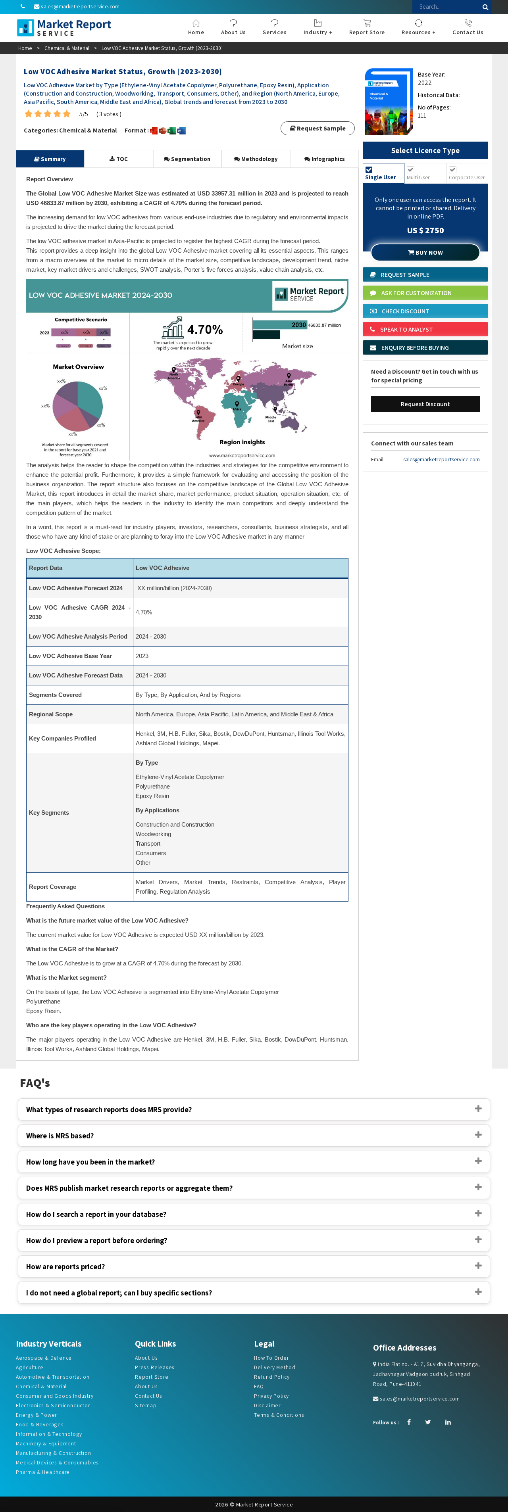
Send (196, 181)
